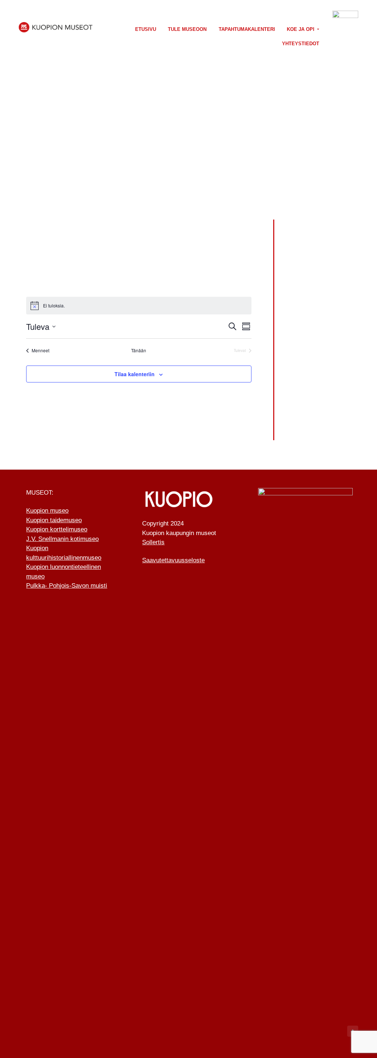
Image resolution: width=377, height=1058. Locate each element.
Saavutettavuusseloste (173, 560)
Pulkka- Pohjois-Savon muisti (66, 585)
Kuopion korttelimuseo (56, 529)
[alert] (138, 305)
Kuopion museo (47, 510)
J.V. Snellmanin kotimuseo (62, 538)
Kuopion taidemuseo (54, 520)
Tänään (138, 350)
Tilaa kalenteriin (134, 374)
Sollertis (153, 542)
